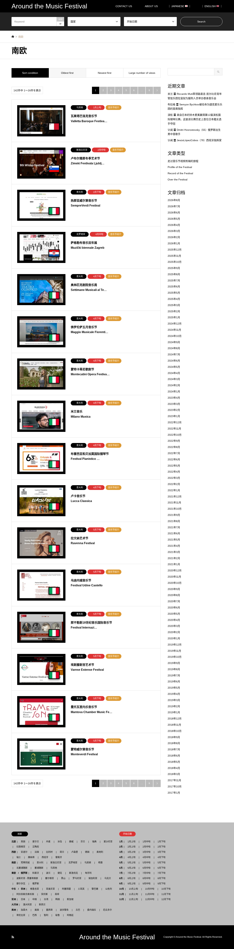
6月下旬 (161, 868)
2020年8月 (174, 595)
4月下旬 (161, 857)
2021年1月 (174, 564)
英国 (23, 841)
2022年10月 (175, 434)
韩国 (57, 899)
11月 (121, 894)
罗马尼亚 (77, 878)
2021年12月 (175, 496)
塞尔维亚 (49, 878)
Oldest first (67, 72)
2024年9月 (174, 342)
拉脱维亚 (20, 846)
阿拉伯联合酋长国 (25, 894)
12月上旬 (133, 899)
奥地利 (99, 852)
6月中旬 (146, 868)
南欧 (14, 862)
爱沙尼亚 (108, 841)
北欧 (14, 841)
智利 (46, 915)
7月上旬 (131, 873)
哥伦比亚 (20, 915)
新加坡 (70, 899)
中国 (34, 899)
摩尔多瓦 (20, 883)
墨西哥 (49, 910)
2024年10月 (175, 336)
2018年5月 (174, 761)
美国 (36, 910)
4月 (121, 857)
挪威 (71, 841)
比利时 (49, 852)
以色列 (108, 889)
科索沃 (35, 873)
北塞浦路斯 (22, 868)
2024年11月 (174, 329)
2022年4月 (174, 471)
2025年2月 (174, 311)
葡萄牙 (58, 857)
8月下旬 (161, 878)
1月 (121, 841)
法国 (36, 852)
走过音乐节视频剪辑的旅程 (183, 161)
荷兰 (62, 852)
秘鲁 (57, 915)
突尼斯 (44, 894)
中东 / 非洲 (18, 889)
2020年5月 (174, 613)
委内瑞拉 (91, 910)
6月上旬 (131, 868)
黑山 (63, 878)
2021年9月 (174, 514)
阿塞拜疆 (66, 889)
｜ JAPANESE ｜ (179, 6)
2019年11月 (174, 650)
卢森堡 (74, 852)
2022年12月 (175, 422)
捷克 (59, 873)
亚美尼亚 (50, 889)
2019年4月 (174, 693)
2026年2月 (174, 237)
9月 (121, 883)
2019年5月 (174, 687)
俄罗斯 (35, 883)
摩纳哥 (31, 857)
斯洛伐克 (73, 873)
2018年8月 (174, 743)
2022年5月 (174, 465)
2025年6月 (174, 286)
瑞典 (94, 841)
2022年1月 (174, 490)
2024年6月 (174, 360)
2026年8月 (174, 200)
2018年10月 (175, 731)
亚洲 (14, 899)
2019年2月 (174, 706)
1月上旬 (131, 841)
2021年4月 (174, 545)
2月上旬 (131, 846)
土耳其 (81, 889)
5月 (121, 862)
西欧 (14, 852)
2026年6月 (174, 212)
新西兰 (42, 904)
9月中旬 (146, 883)
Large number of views (142, 72)
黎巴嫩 (94, 889)
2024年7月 (174, 354)
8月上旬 (131, 878)
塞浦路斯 (39, 868)
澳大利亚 (27, 904)
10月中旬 (149, 889)
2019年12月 (175, 644)
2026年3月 (174, 231)
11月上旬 (133, 894)
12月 (121, 899)
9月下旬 (161, 883)
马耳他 (53, 868)
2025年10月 (175, 261)
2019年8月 (174, 669)
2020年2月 (174, 632)
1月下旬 (161, 841)
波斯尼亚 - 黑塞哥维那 (27, 878)
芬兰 (82, 841)
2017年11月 (174, 780)
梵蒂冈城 (25, 862)
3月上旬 (131, 852)
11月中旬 (149, 894)
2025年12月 (175, 249)
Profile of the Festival (180, 167)
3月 (121, 852)
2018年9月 (174, 737)
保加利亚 (92, 878)
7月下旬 (161, 873)
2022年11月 (174, 428)
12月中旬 (149, 899)
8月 (121, 878)
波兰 (48, 873)
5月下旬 (161, 862)
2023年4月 (174, 397)
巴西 (34, 915)
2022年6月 (174, 459)
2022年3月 (174, 477)
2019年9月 (174, 663)
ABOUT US (152, 6)
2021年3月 (174, 552)
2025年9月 (174, 268)
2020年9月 (174, 589)
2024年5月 (174, 366)
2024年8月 (174, 348)
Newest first (104, 72)
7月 (121, 873)
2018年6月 (174, 755)
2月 (121, 846)
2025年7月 (174, 280)
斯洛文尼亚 (56, 862)
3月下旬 (161, 852)
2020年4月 (174, 619)
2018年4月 (174, 768)
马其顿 (87, 862)
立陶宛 (35, 846)
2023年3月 (174, 403)
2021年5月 (174, 539)
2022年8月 (174, 447)
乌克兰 (107, 878)
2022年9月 (174, 440)
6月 (121, 868)
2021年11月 (174, 502)
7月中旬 (146, 873)
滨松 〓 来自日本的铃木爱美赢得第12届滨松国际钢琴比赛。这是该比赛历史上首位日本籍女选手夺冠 (194, 119)
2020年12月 (175, 570)
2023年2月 (174, 409)
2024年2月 (174, 385)
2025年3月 (174, 305)
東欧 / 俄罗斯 (19, 873)
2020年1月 (174, 638)
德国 (87, 852)
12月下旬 (166, 899)
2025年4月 (174, 298)
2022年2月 (174, 484)
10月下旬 (166, 889)
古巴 (77, 910)
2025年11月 (174, 255)
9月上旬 (131, 883)
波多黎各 (64, 910)
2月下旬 (161, 846)
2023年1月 (174, 416)
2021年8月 (174, 521)
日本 (23, 899)
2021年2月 (174, 558)
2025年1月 (174, 317)
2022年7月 (174, 453)
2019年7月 (174, 675)
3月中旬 (146, 852)
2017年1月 (174, 792)
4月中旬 (146, 857)
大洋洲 (15, 904)
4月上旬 (131, 857)
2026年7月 (174, 206)
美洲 (14, 910)
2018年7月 (174, 749)
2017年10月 (175, 786)
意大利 (40, 862)
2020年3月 (174, 626)
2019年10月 (175, 656)
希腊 (100, 862)
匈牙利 (88, 873)
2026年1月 (174, 243)
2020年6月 (174, 607)
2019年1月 (174, 712)
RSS (13, 937)
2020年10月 (175, 582)
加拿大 (24, 910)
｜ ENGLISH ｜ (212, 6)
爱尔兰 (35, 841)
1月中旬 (146, 841)
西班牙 (44, 857)
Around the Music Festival (117, 937)
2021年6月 (174, 533)
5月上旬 (131, 862)
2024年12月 (175, 323)
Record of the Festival (180, 173)
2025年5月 (174, 292)
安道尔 (24, 852)
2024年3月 (174, 379)
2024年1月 (174, 391)
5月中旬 (146, 862)
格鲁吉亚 (34, 889)
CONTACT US (124, 6)
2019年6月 (174, 681)
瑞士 (18, 857)
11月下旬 (166, 894)
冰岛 (59, 841)
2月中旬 (146, 846)
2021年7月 (174, 527)
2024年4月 (174, 373)
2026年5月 (174, 218)
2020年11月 (174, 576)
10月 (121, 889)
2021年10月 (175, 508)
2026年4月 (174, 225)
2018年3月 (174, 774)
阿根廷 (70, 915)
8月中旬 (146, 878)
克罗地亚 (73, 862)
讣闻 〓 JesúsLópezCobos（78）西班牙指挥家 (195, 140)
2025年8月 (174, 274)
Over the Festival (177, 179)
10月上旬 (133, 889)
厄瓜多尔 (107, 910)
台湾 (46, 899)
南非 (57, 894)
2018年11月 (174, 724)
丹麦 (48, 841)
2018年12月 (175, 718)
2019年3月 (174, 700)
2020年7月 (174, 601)
